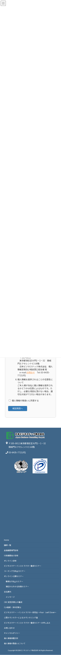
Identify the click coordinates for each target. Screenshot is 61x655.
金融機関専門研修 (11, 550)
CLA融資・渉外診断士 (12, 607)
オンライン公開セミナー (14, 576)
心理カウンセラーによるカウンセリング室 (21, 617)
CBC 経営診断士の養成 (13, 602)
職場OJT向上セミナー (14, 581)
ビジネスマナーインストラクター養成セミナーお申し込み (27, 622)
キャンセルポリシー (12, 633)
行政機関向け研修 (11, 555)
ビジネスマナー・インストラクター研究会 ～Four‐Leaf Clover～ (30, 612)
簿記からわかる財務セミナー (17, 586)
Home (6, 540)
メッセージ (10, 597)
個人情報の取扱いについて (14, 643)
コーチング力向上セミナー (14, 571)
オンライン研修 (10, 560)
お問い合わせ (9, 628)
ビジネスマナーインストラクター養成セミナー (22, 566)
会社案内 (7, 591)
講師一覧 (7, 545)
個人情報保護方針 (11, 638)
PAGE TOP (56, 632)
